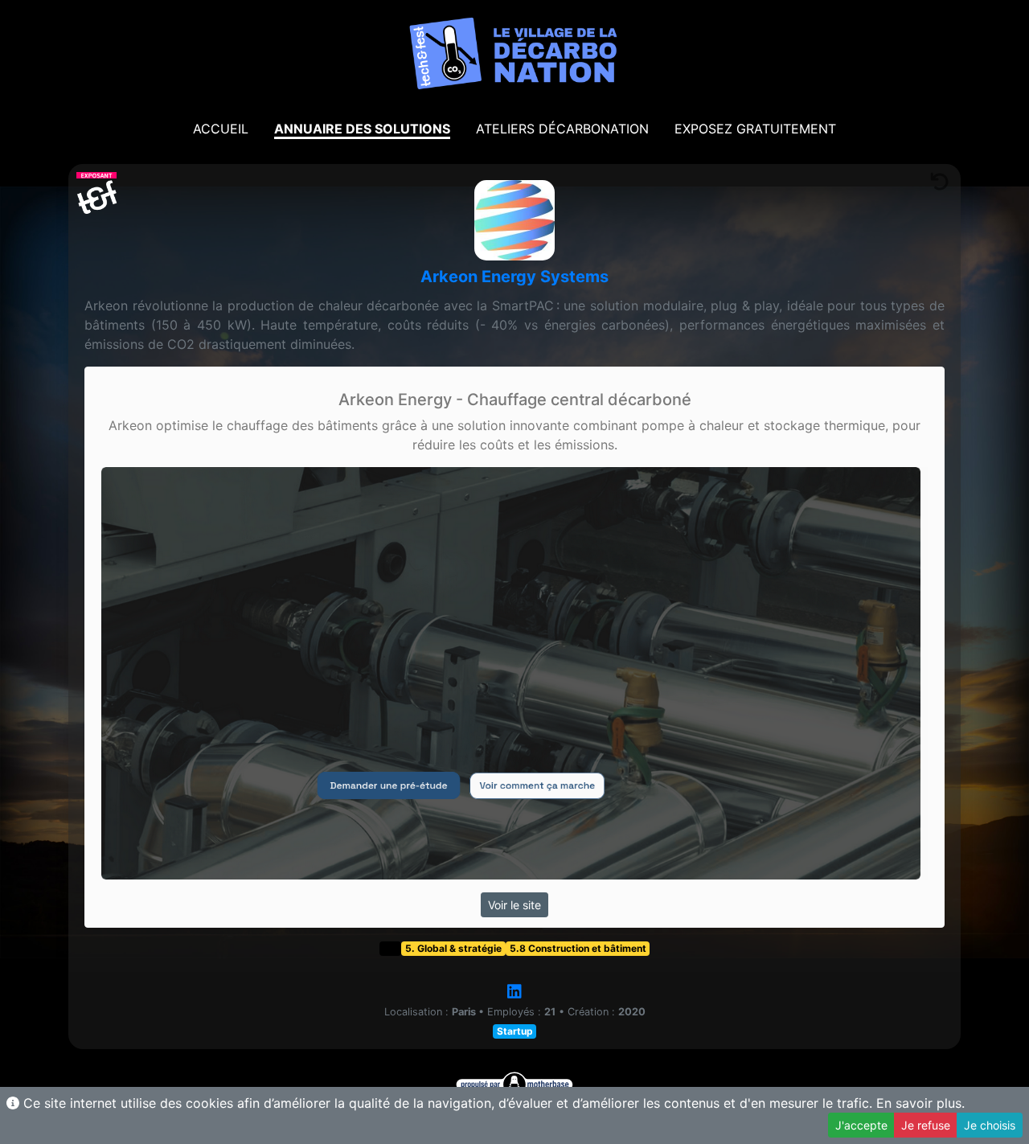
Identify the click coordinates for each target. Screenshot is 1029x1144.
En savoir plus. (920, 1103)
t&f (390, 948)
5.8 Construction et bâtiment (578, 948)
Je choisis (989, 1125)
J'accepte (861, 1125)
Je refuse (925, 1125)
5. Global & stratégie (453, 948)
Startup (515, 1031)
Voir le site (514, 905)
